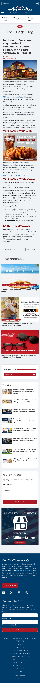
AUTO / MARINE (5, 19)
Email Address (8, 484)
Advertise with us (20, 650)
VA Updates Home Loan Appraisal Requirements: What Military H (24, 421)
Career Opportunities (20, 656)
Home (20, 645)
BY (8, 56)
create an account (24, 571)
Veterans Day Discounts (26, 285)
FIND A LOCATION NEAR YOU (14, 175)
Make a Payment (20, 659)
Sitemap (20, 671)
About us (20, 647)
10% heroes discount (11, 97)
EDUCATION (17, 19)
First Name (6, 491)
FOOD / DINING (30, 20)
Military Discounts (9, 285)
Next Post (30, 249)
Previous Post (11, 249)
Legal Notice (20, 668)
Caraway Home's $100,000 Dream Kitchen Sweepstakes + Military (24, 391)
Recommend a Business (20, 653)
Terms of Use (20, 662)
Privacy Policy (20, 665)
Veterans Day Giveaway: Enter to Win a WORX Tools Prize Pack (17, 324)
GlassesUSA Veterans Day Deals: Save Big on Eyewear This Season (18, 356)
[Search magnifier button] (37, 3)
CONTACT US (10, 585)
